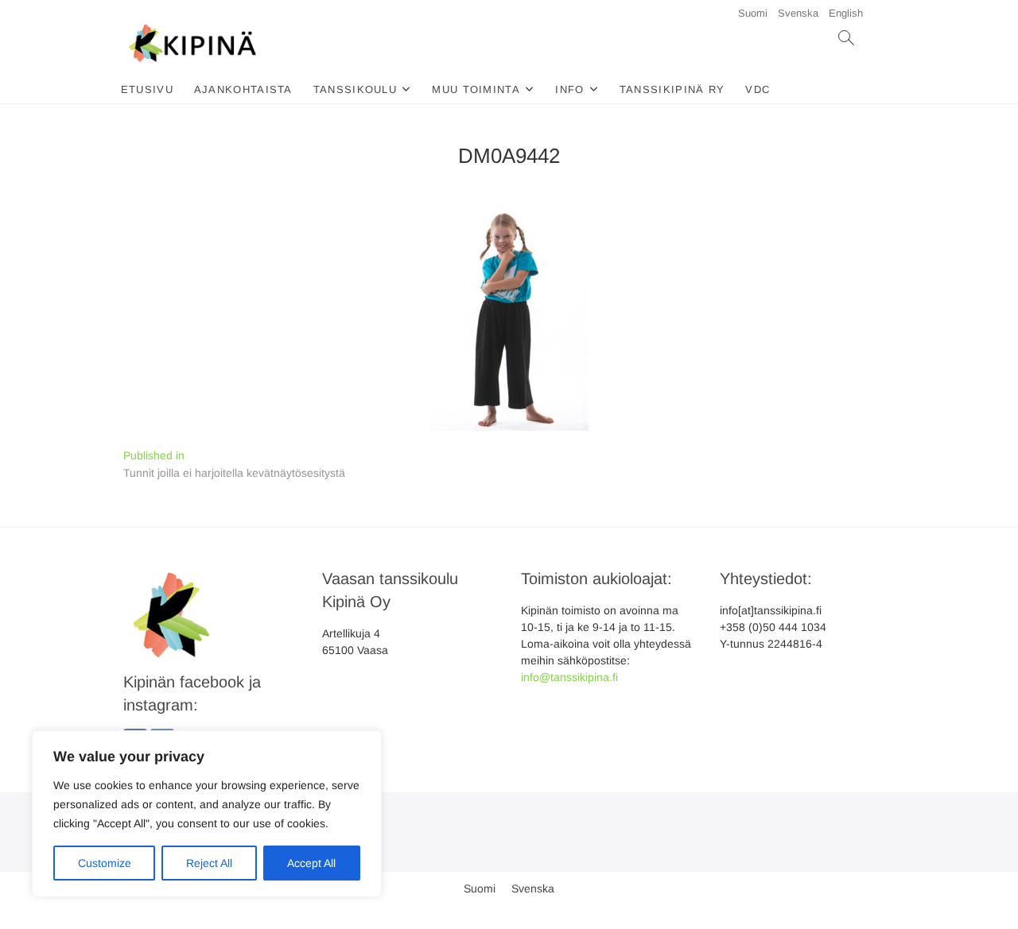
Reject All (209, 863)
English (846, 13)
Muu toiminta (476, 89)
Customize (104, 863)
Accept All (311, 863)
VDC (757, 89)
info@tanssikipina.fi (569, 677)
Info (569, 89)
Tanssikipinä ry (672, 89)
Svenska (798, 13)
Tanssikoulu (355, 89)
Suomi (752, 13)
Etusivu (147, 89)
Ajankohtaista (243, 89)
